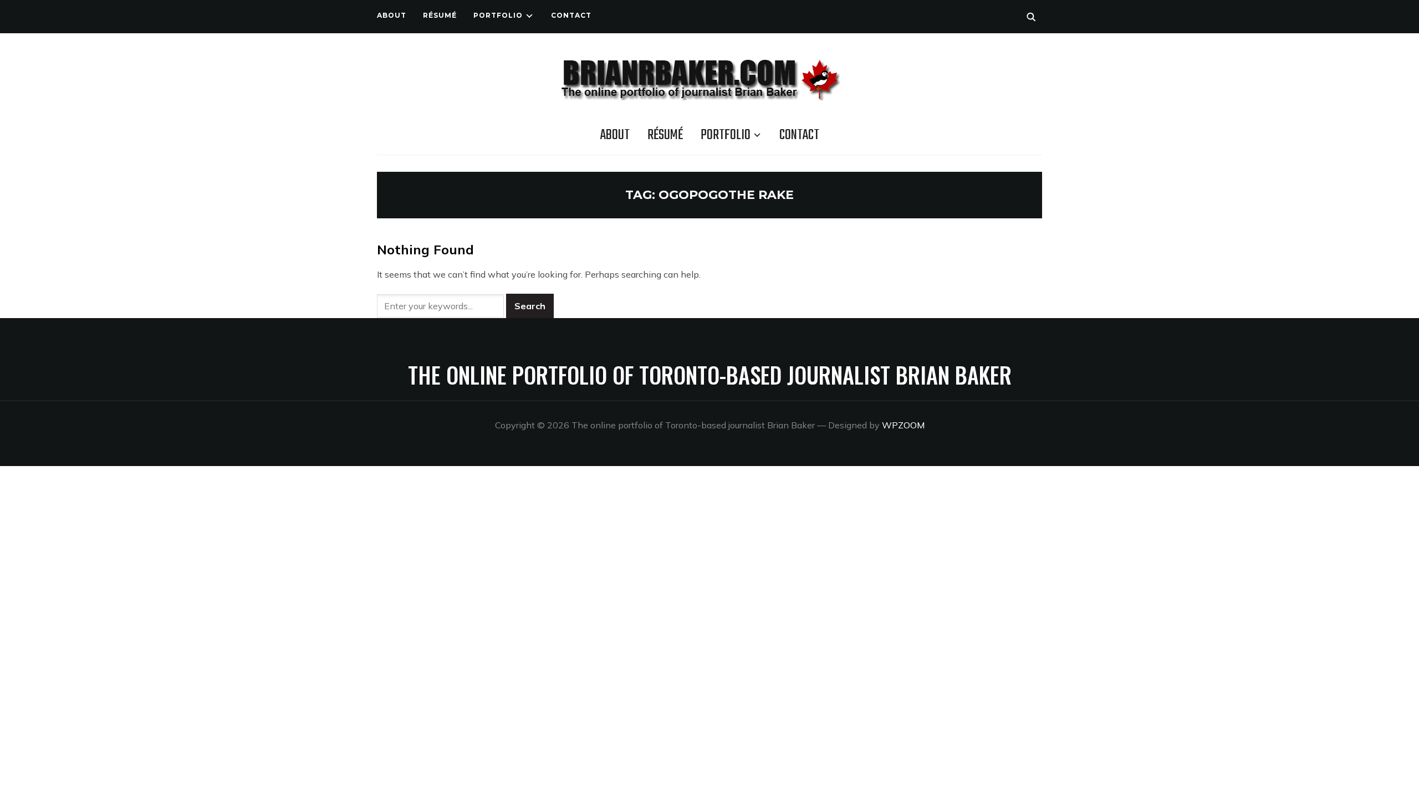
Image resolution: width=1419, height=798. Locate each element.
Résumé (440, 15)
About (391, 15)
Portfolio (498, 15)
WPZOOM (903, 425)
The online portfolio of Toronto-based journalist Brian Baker (710, 374)
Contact (571, 15)
